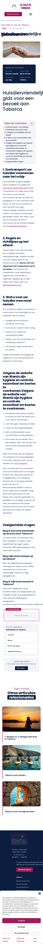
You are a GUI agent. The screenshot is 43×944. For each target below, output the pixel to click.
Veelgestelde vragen (14, 161)
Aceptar (21, 920)
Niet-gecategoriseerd (13, 20)
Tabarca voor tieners (15, 775)
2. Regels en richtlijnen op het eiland (18, 133)
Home (3, 20)
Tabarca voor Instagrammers (20, 811)
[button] (39, 893)
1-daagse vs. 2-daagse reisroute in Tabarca (21, 737)
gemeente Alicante (18, 226)
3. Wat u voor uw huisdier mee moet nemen (18, 139)
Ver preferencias (21, 933)
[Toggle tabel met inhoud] (30, 124)
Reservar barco (24, 870)
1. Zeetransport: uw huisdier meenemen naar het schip (17, 128)
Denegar (21, 927)
